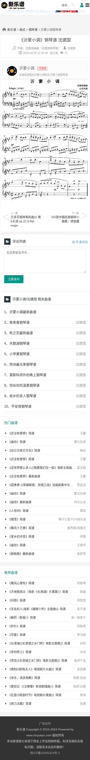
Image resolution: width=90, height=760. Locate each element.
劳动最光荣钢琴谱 (22, 364)
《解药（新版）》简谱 (22, 617)
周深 (83, 695)
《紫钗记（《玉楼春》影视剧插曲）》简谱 (34, 686)
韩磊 (83, 591)
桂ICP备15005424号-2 (45, 753)
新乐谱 (11, 29)
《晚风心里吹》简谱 (21, 583)
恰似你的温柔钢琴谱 (24, 385)
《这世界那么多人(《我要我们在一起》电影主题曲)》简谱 (45, 467)
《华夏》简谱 (17, 634)
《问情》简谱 (17, 600)
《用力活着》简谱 (19, 703)
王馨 (83, 433)
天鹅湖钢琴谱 (19, 343)
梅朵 (83, 450)
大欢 (83, 652)
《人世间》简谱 (18, 510)
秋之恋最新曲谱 (21, 333)
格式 (22, 29)
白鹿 (83, 686)
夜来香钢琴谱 (19, 322)
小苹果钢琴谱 (19, 354)
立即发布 (14, 279)
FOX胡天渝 (78, 519)
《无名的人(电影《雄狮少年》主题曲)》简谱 (37, 609)
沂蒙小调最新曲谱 (22, 312)
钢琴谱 (33, 29)
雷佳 (83, 510)
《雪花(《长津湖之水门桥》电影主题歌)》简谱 (37, 660)
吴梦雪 (81, 553)
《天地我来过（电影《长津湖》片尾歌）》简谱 (38, 591)
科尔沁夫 (80, 502)
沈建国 (71, 48)
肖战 (83, 677)
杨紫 (76, 677)
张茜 (83, 703)
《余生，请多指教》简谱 (24, 677)
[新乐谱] (13, 5)
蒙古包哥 (80, 441)
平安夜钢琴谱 (21, 406)
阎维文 (81, 528)
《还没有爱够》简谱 (21, 433)
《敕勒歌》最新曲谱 (21, 553)
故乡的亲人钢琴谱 (22, 396)
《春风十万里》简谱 (21, 528)
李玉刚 (81, 634)
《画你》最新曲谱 (19, 502)
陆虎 (76, 686)
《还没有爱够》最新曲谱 (24, 476)
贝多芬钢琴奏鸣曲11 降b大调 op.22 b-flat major (26, 221)
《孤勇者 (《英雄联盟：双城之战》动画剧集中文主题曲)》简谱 (48, 485)
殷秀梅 (71, 528)
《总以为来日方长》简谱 (24, 450)
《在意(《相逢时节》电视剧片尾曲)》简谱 (34, 695)
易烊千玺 (80, 660)
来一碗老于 (78, 617)
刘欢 (83, 643)
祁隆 (83, 536)
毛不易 (81, 609)
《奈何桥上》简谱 (19, 652)
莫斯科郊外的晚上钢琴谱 (27, 375)
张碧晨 (81, 669)
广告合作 (45, 723)
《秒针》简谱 (17, 626)
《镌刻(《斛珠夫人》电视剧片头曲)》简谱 (34, 669)
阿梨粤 (81, 583)
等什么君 (64, 519)
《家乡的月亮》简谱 (21, 536)
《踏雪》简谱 (17, 519)
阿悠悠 (81, 600)
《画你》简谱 (17, 441)
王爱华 (81, 545)
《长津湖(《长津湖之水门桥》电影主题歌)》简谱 (39, 643)
